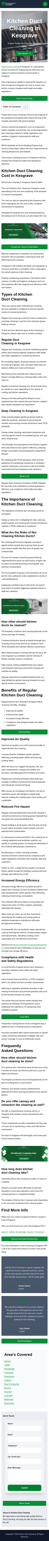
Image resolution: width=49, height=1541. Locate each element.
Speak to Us (24, 476)
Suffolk (12, 1232)
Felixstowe (39, 1232)
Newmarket (9, 1403)
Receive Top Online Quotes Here (24, 1239)
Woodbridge (21, 1232)
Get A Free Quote (24, 1341)
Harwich (30, 1232)
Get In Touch (24, 1503)
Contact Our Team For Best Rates (24, 247)
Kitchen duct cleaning (10, 67)
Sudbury (7, 1380)
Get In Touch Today (24, 98)
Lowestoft (8, 1396)
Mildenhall (8, 1399)
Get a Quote (23, 53)
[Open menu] (45, 4)
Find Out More (24, 732)
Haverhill (8, 1392)
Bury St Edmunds (11, 1384)
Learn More (24, 1017)
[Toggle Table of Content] (24, 107)
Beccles (7, 1388)
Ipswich (4, 1232)
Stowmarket (9, 1376)
